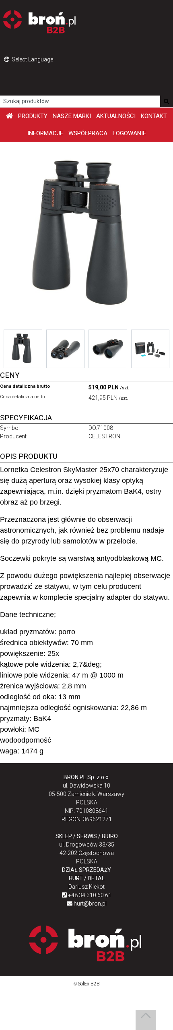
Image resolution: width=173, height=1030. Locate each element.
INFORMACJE (45, 133)
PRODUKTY (32, 116)
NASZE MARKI (72, 116)
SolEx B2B (89, 984)
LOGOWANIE (129, 133)
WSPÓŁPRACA (87, 133)
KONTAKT (154, 116)
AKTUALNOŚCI (116, 116)
